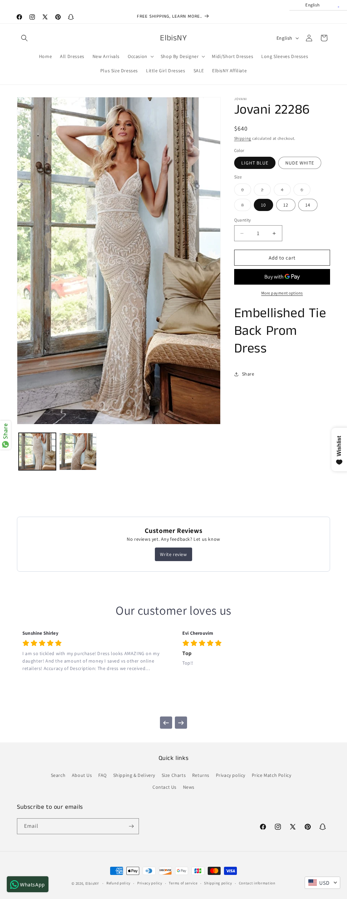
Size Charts (174, 775)
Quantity (242, 220)
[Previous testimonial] (166, 722)
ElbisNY (92, 883)
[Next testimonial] (181, 722)
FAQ (102, 775)
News (189, 787)
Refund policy (118, 883)
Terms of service (183, 883)
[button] (24, 38)
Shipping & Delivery (134, 775)
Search (58, 775)
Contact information (257, 883)
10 (263, 205)
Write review (173, 554)
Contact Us (164, 787)
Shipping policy (218, 883)
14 (307, 205)
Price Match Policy (271, 775)
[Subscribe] (131, 826)
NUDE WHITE (299, 163)
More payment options (282, 292)
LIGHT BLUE (254, 163)
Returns (200, 775)
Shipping (242, 138)
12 (285, 205)
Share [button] (248, 374)
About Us (82, 775)
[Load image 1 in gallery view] (37, 451)
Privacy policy (230, 775)
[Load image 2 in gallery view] (78, 451)
